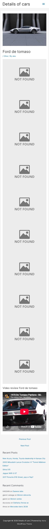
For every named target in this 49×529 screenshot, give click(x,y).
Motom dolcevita (24, 495)
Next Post (25, 446)
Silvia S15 (6, 470)
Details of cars (16, 4)
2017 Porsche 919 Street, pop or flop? (18, 477)
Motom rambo (16, 499)
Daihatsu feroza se (21, 503)
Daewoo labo (18, 491)
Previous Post (25, 439)
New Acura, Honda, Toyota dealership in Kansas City (24, 458)
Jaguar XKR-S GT (10, 473)
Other (6, 56)
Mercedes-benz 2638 (19, 507)
